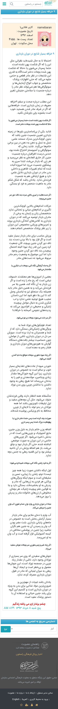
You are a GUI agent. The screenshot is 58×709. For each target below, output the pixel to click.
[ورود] (32, 705)
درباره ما (20, 693)
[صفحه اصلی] (36, 705)
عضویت (11, 693)
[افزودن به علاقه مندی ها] (21, 705)
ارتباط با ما (30, 693)
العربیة (24, 699)
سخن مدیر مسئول (45, 693)
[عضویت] (27, 705)
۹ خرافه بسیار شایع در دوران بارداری (35, 54)
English (15, 699)
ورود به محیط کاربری (39, 699)
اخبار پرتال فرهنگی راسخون (29, 654)
